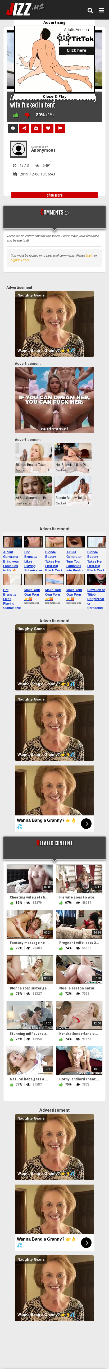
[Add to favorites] (48, 128)
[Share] (24, 128)
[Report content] (60, 128)
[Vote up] (15, 114)
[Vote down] (27, 114)
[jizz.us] (28, 9)
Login (89, 255)
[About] (13, 128)
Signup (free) (20, 260)
